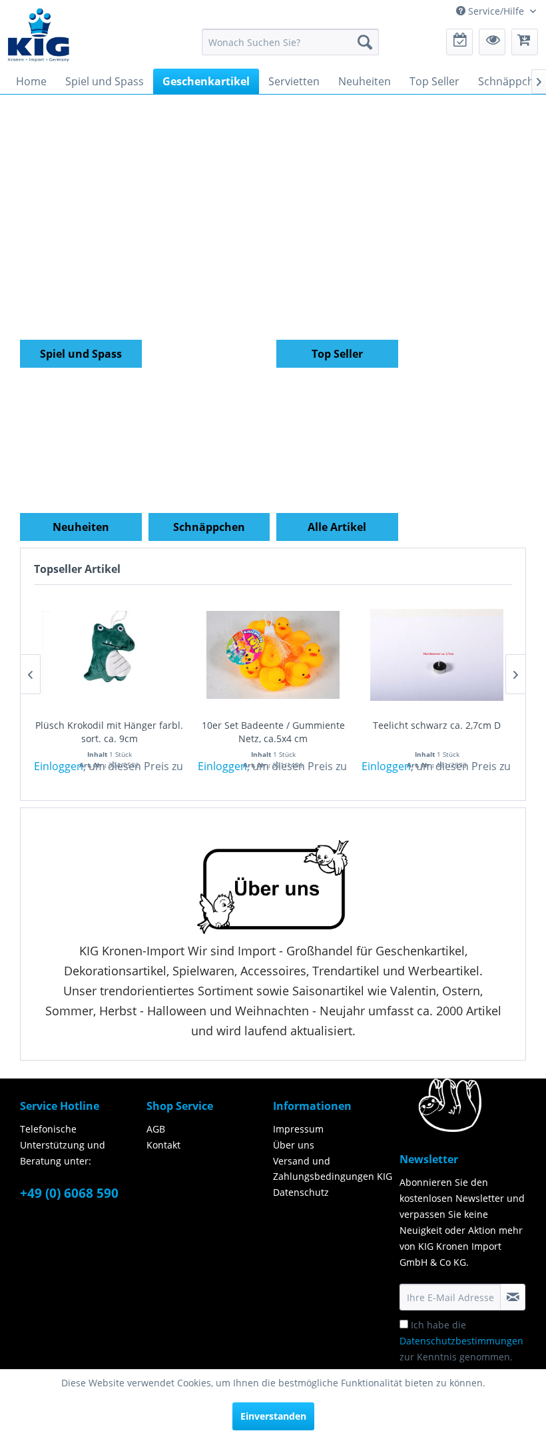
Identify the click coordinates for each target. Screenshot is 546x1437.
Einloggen (58, 766)
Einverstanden (273, 1416)
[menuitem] (291, 42)
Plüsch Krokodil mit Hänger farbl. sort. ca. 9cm (109, 732)
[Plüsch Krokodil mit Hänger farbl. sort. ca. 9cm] (109, 655)
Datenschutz (301, 1192)
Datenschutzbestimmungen (461, 1340)
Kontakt (163, 1145)
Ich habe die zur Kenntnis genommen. (461, 1340)
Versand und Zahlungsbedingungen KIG (332, 1169)
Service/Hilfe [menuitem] (496, 11)
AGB (155, 1129)
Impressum (298, 1129)
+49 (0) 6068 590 (69, 1193)
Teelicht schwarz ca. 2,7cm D (437, 725)
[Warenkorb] (524, 42)
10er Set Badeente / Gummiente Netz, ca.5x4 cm (273, 732)
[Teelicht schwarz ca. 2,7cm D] (437, 655)
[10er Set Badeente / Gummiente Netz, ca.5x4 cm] (273, 655)
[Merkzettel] (459, 42)
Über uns (293, 1145)
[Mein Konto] (492, 42)
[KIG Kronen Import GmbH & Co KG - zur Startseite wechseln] (39, 34)
